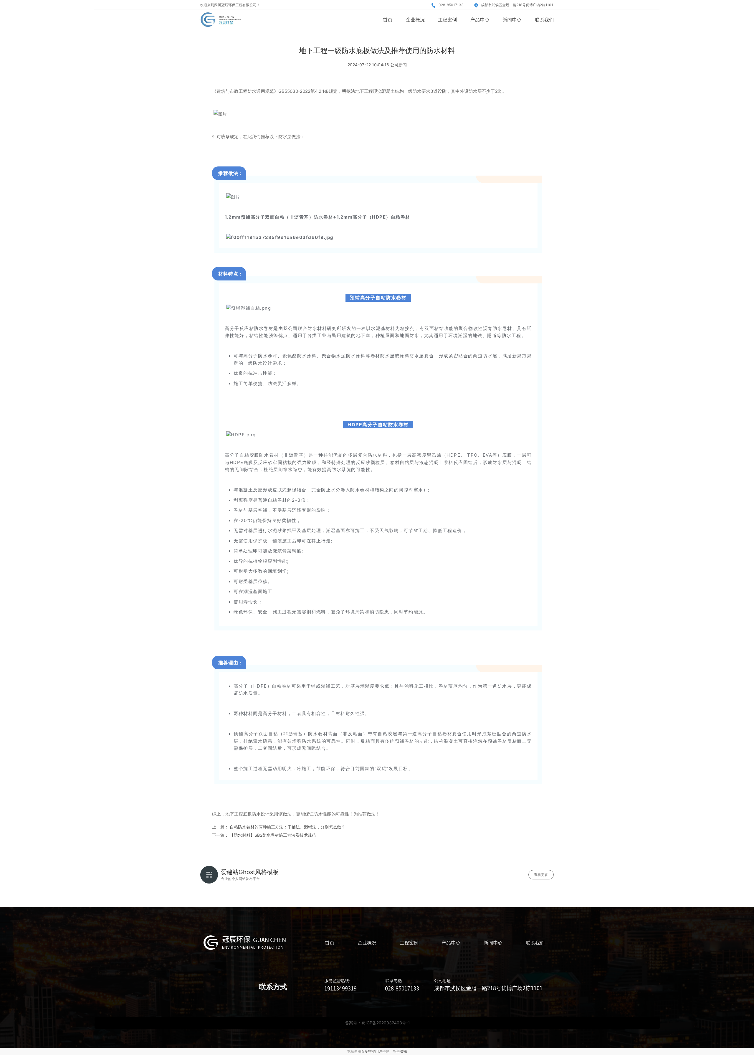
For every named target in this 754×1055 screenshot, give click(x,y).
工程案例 (447, 19)
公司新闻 (398, 64)
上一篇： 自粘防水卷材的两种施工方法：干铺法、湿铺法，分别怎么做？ (278, 826)
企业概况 (415, 19)
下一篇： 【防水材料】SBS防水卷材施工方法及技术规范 (264, 835)
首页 (387, 19)
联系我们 (544, 19)
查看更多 (541, 874)
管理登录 (400, 1051)
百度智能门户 (371, 1051)
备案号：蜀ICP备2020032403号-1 (377, 1022)
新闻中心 (511, 19)
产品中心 (479, 19)
